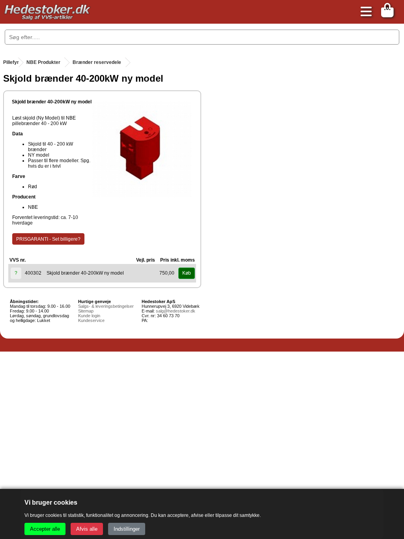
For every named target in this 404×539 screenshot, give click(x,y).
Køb (186, 273)
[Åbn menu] (364, 12)
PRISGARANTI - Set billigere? (48, 239)
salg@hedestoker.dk (175, 311)
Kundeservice (91, 320)
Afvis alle (86, 529)
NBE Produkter (43, 62)
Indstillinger (127, 529)
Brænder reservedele (97, 62)
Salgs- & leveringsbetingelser (106, 306)
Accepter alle (45, 529)
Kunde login (89, 315)
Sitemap (86, 311)
